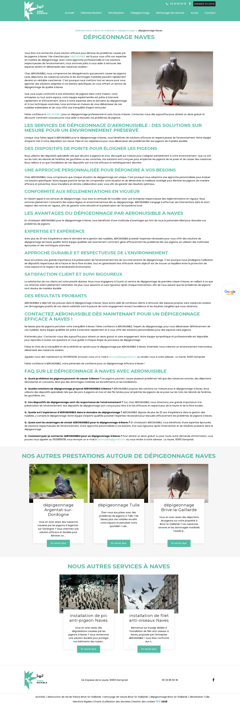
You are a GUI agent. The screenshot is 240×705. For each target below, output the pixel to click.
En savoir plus (58, 543)
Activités (40, 696)
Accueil (69, 13)
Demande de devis (204, 3)
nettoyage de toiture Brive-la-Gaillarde (125, 696)
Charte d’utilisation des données (112, 701)
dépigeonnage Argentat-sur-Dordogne (58, 510)
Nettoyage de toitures (170, 13)
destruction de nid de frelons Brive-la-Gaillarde (74, 696)
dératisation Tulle (199, 696)
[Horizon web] (158, 701)
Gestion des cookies (143, 701)
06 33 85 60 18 (170, 680)
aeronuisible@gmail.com (122, 356)
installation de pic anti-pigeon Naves (88, 618)
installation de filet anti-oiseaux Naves (149, 618)
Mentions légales (82, 701)
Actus (194, 13)
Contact (210, 13)
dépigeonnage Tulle (119, 505)
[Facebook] (190, 4)
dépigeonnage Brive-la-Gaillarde (179, 507)
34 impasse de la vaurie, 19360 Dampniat (104, 680)
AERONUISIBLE (78, 56)
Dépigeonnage (140, 13)
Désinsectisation (91, 13)
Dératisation (116, 13)
